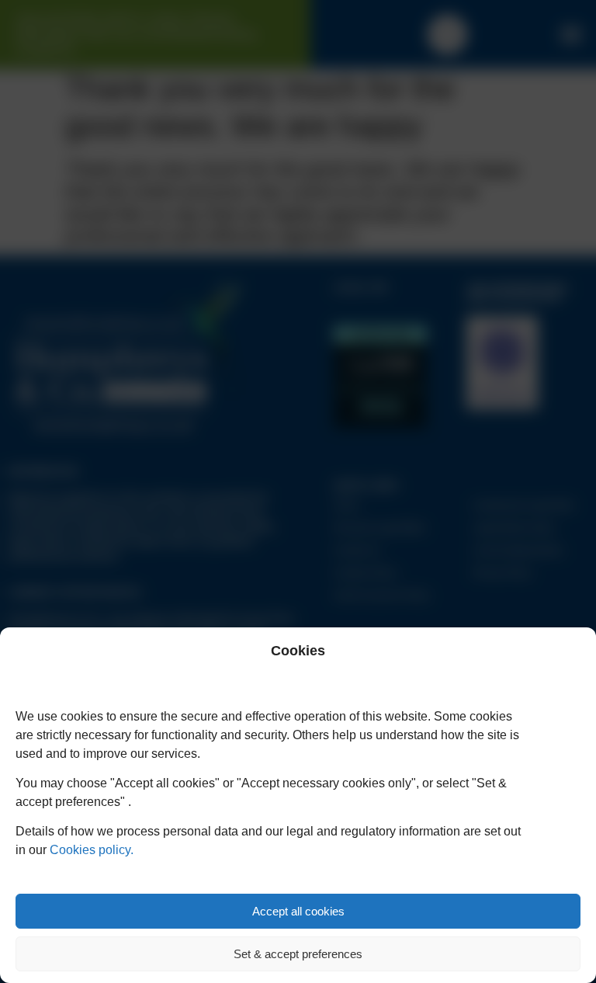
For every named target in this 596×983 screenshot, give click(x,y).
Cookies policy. (91, 849)
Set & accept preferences (298, 953)
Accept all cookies (298, 911)
